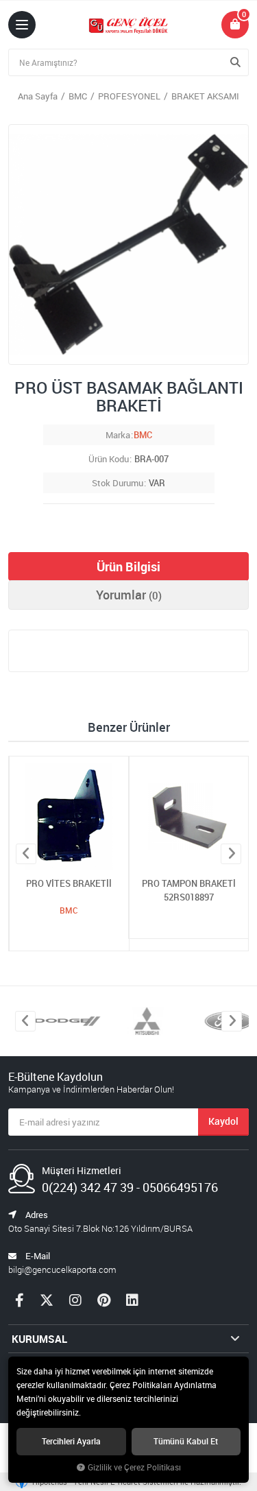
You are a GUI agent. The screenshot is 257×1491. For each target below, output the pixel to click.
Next (231, 854)
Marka (118, 435)
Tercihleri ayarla (71, 1441)
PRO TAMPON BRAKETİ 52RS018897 (189, 890)
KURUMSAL (39, 1339)
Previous (26, 854)
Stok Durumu (117, 483)
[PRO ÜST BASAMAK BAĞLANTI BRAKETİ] (128, 244)
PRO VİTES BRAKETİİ (69, 883)
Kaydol (223, 1121)
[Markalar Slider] (55, 1021)
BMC (143, 435)
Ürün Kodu (108, 459)
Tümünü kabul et (186, 1441)
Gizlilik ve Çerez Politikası (134, 1467)
